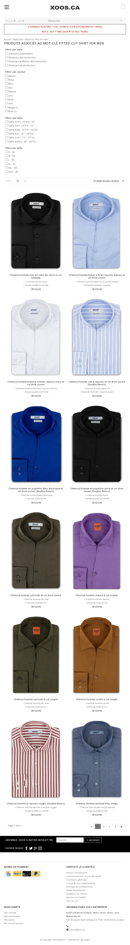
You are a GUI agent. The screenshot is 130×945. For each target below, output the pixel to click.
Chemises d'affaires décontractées (27, 61)
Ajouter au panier (36, 267)
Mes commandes (12, 916)
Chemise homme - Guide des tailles (83, 876)
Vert (10, 103)
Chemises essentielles (20, 53)
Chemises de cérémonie (21, 65)
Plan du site (72, 901)
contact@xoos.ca (77, 929)
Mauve (12, 75)
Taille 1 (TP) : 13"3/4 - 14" (21, 121)
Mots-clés (18, 39)
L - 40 (11, 159)
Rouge (13, 107)
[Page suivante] (121, 826)
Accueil (7, 39)
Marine (12, 91)
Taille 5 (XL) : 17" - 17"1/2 (21, 137)
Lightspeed (84, 939)
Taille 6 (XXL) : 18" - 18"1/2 (22, 141)
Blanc (11, 79)
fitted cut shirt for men (36, 39)
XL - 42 (11, 163)
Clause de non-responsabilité (80, 883)
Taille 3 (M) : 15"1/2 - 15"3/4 (22, 129)
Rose (11, 99)
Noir (10, 87)
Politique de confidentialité (79, 886)
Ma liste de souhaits (14, 923)
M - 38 (11, 155)
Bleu (10, 83)
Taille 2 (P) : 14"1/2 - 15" (21, 125)
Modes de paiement (75, 890)
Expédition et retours (76, 893)
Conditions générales (76, 879)
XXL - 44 (12, 167)
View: (9, 180)
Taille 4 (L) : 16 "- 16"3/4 (20, 133)
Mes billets (9, 919)
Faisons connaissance (76, 872)
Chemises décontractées (22, 57)
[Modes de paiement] (8, 874)
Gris (10, 95)
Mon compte (10, 912)
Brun (12, 111)
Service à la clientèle (76, 897)
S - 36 (11, 152)
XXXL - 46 (13, 171)
